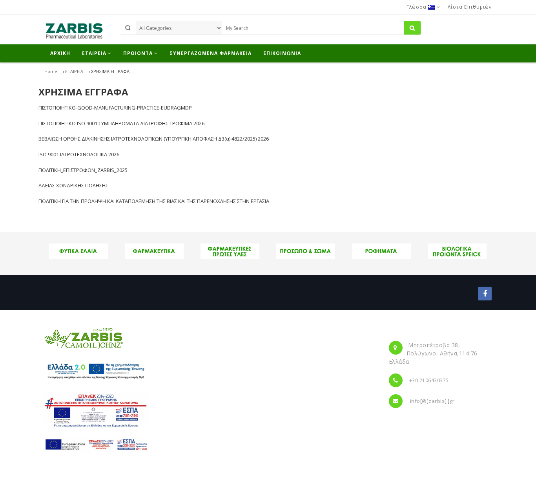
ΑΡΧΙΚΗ (60, 53)
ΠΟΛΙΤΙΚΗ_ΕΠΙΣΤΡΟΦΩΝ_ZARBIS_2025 (83, 170)
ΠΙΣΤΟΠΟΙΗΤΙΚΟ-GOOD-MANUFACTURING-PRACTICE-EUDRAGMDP (115, 107)
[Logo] (83, 338)
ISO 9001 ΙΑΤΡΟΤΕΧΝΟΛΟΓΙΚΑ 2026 (78, 154)
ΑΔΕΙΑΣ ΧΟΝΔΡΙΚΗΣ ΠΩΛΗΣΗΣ (73, 185)
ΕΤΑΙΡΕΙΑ (74, 71)
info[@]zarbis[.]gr (432, 400)
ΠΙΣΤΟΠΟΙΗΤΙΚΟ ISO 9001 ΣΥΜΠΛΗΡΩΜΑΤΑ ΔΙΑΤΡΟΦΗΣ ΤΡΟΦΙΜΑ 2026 (121, 123)
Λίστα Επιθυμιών (470, 7)
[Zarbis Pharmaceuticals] (73, 33)
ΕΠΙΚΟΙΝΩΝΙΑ (282, 53)
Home (50, 71)
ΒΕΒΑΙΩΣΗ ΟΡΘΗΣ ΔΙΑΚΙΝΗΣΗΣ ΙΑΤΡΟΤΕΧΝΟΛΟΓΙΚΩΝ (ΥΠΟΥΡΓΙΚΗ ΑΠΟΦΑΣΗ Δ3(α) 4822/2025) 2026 (153, 138)
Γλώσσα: (417, 7)
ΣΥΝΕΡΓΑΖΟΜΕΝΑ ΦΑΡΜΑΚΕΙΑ (211, 53)
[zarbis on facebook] (485, 293)
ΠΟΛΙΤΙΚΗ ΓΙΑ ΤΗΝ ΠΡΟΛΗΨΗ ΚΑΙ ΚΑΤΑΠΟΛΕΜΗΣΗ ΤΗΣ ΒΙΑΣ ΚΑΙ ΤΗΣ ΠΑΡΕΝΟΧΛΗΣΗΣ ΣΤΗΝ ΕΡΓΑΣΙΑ (153, 201)
